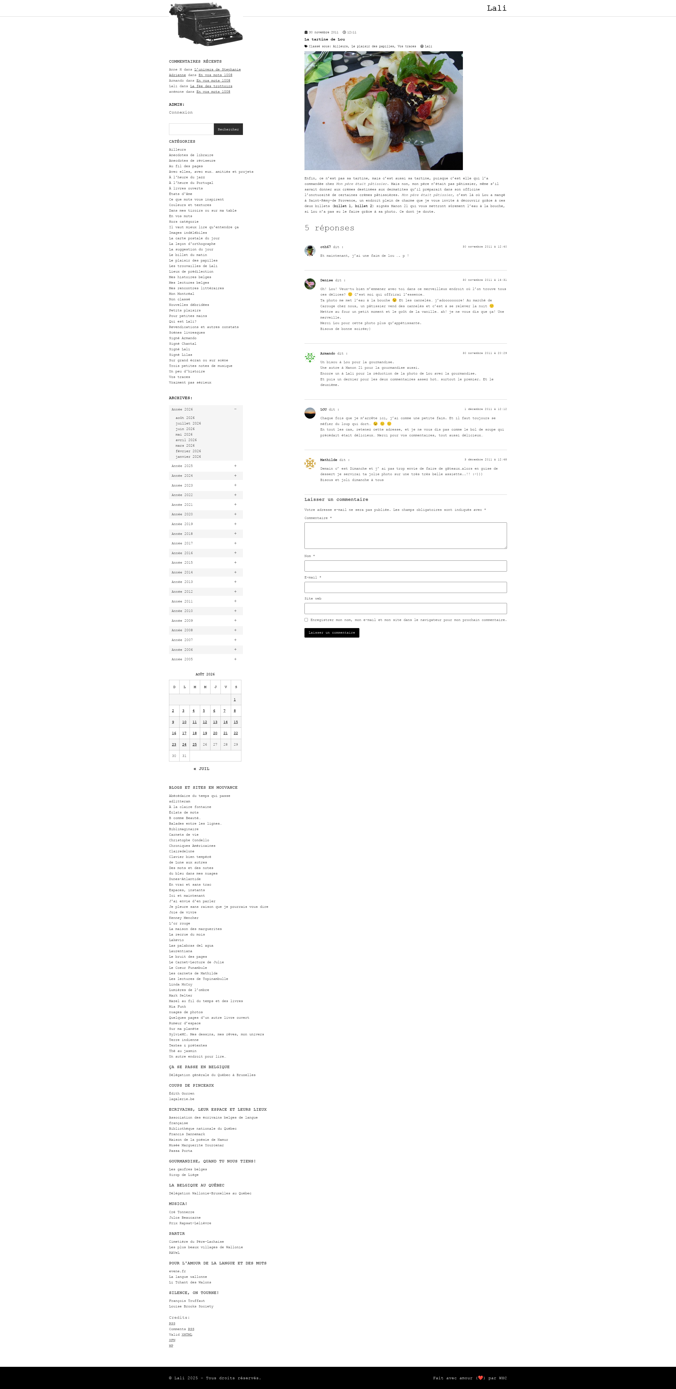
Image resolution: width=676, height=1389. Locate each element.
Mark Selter (180, 995)
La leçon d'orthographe (192, 243)
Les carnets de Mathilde (193, 973)
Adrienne (177, 75)
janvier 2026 (188, 456)
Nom (309, 556)
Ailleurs (177, 149)
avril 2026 (186, 440)
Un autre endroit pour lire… (197, 1056)
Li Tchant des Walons (190, 1282)
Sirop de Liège (184, 1174)
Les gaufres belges (188, 1169)
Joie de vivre (182, 912)
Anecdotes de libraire (191, 155)
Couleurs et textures (190, 205)
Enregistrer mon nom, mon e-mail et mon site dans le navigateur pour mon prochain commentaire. (409, 620)
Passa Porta (180, 1150)
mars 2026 (185, 445)
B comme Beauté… (185, 818)
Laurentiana (180, 951)
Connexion (181, 112)
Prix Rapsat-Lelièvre (190, 1223)
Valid (180, 1334)
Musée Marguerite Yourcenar (196, 1145)
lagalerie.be (181, 1099)
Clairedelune (181, 851)
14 (225, 722)
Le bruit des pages (188, 956)
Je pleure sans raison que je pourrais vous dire (218, 906)
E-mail (312, 577)
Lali (497, 8)
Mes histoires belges (190, 277)
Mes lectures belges (189, 282)
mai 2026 (184, 434)
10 (184, 722)
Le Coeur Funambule (188, 967)
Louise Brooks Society (191, 1306)
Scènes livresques (187, 332)
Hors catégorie (184, 221)
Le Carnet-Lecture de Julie (196, 962)
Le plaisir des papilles (193, 260)
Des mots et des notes (191, 868)
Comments (181, 1329)
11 (195, 722)
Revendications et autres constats (204, 327)
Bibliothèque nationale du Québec (203, 1128)
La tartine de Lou (324, 39)
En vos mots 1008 (215, 75)
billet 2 (363, 206)
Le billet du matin (188, 254)
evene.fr (177, 1271)
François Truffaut (187, 1300)
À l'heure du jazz (187, 177)
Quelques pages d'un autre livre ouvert (209, 1017)
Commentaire (318, 518)
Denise (326, 280)
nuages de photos (186, 1012)
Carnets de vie (184, 834)
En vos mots (180, 216)
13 (215, 722)
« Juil (201, 768)
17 (184, 733)
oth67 (325, 247)
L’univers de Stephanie (217, 69)
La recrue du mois (187, 934)
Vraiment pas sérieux (190, 382)
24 (184, 744)
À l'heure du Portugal (191, 182)
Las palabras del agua (191, 945)
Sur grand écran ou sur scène (198, 360)
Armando (327, 353)
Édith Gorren (181, 1093)
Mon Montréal (181, 293)
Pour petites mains (188, 316)
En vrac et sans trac (190, 884)
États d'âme (180, 193)
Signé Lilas (180, 354)
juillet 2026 (188, 423)
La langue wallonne (188, 1276)
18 (195, 733)
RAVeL (174, 1252)
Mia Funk (177, 1006)
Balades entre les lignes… (195, 823)
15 (236, 722)
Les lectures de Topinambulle (198, 978)
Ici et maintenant (187, 895)
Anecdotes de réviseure (192, 160)
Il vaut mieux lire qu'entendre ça (204, 227)
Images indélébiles (188, 232)
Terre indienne (184, 1039)
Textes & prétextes (188, 1045)
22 (236, 733)
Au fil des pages (186, 166)
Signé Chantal (182, 343)
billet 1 (342, 206)
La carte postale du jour (194, 238)
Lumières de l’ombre (189, 990)
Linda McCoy (180, 984)
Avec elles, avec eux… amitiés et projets (211, 171)
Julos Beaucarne (185, 1217)
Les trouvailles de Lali (193, 266)
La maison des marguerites (195, 929)
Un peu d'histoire (187, 371)
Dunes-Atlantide (185, 879)
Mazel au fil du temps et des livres (206, 1001)
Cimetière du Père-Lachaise (196, 1241)
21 (225, 733)
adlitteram (179, 801)
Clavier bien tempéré (190, 856)
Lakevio (176, 940)
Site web (312, 598)
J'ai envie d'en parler (192, 901)
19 (205, 733)
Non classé (179, 299)
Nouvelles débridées (189, 304)
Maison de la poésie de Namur (198, 1139)
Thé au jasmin (182, 1051)
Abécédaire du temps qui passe (199, 795)
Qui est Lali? (182, 321)
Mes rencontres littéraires (196, 288)
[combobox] (191, 129)
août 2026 (185, 417)
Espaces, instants (187, 890)
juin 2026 (185, 429)
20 (215, 733)
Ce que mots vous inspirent (196, 199)
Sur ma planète (184, 1028)
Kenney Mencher (184, 917)
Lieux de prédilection (191, 271)
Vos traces (179, 377)
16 (174, 733)
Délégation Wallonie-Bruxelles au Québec (210, 1193)
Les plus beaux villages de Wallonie (206, 1247)
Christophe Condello (189, 840)
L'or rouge (179, 923)
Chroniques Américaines (192, 845)
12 (205, 722)
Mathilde (328, 459)
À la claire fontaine (190, 807)
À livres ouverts (186, 188)
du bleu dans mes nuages (193, 873)
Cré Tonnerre (181, 1212)
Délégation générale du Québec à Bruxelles (212, 1075)
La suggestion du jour (191, 249)
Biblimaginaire (184, 829)
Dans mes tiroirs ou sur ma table (203, 210)
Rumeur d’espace (185, 1023)
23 (174, 744)
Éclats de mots (184, 812)
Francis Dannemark (187, 1134)
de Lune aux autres (188, 862)
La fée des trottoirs (211, 86)
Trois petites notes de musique (200, 365)
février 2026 (188, 451)
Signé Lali (179, 349)
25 (195, 744)
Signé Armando (182, 338)
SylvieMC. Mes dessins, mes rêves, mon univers (216, 1034)
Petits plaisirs (185, 310)
